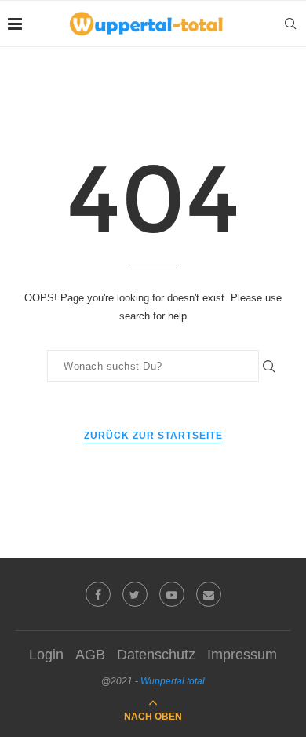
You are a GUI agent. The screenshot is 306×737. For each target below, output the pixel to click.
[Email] (208, 594)
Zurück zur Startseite (153, 435)
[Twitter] (135, 594)
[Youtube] (171, 594)
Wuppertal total (172, 681)
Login (46, 654)
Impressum (242, 654)
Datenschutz (156, 654)
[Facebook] (98, 594)
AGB (90, 654)
